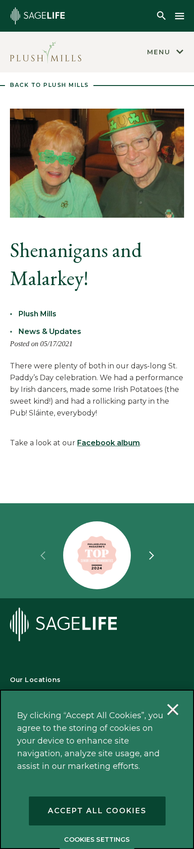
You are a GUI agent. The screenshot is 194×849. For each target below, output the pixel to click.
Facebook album (108, 443)
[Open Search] (161, 16)
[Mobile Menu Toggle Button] (179, 15)
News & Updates (49, 331)
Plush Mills (37, 314)
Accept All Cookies (97, 810)
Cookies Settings (96, 839)
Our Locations (35, 680)
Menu (159, 52)
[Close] (173, 711)
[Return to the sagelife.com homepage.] (37, 15)
